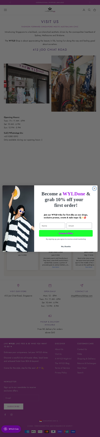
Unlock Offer (66, 233)
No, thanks (66, 246)
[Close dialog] (94, 188)
